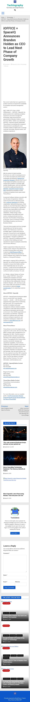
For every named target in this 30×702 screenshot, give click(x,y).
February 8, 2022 (16, 64)
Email (5, 581)
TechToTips (12, 613)
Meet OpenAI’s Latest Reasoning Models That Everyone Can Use (13, 494)
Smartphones (7, 655)
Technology (23, 64)
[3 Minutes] (15, 668)
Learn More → (15, 533)
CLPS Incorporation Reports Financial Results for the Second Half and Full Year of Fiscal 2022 (14, 397)
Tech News (6, 613)
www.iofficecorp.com (15, 320)
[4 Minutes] (15, 646)
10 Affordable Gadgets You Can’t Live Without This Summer (15, 616)
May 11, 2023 (7, 641)
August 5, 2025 (7, 498)
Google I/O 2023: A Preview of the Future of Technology (13, 638)
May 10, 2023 (7, 664)
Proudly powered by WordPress (12, 698)
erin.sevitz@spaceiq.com (9, 368)
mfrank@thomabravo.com (10, 387)
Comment (6, 553)
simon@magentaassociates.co (11, 377)
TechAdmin (7, 64)
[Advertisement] (15, 82)
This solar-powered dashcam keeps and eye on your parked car (14, 443)
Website (17, 581)
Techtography (15, 5)
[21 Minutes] (15, 601)
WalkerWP (18, 700)
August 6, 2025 (7, 473)
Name (5, 575)
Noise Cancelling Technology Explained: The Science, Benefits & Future (14, 469)
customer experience (11, 202)
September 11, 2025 (9, 447)
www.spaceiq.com (8, 322)
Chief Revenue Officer (16, 252)
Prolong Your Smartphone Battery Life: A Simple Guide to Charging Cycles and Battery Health (13, 683)
